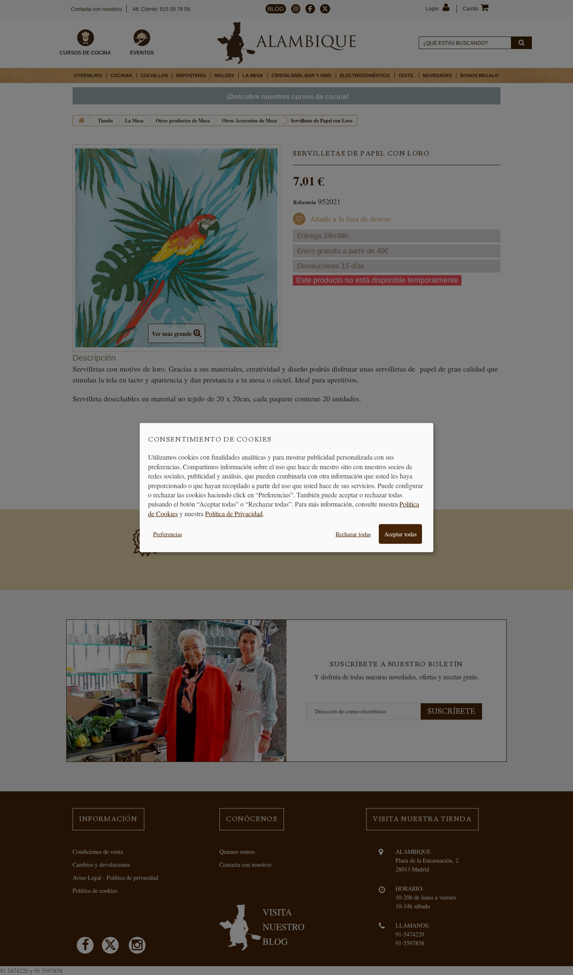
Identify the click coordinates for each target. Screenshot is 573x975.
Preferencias (167, 534)
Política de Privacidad (234, 513)
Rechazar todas (353, 534)
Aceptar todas (400, 534)
